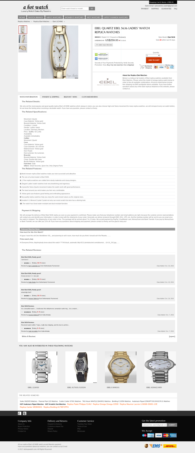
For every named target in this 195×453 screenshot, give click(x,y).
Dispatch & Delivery (55, 424)
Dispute (50, 429)
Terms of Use (82, 426)
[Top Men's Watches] (54, 17)
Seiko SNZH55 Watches (28, 401)
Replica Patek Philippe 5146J (79, 404)
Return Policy (52, 431)
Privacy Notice (23, 429)
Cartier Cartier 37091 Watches (70, 401)
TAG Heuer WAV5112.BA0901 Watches (96, 401)
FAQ (175, 9)
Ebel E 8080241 (113, 387)
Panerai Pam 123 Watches (48, 401)
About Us (21, 424)
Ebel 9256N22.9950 (154, 387)
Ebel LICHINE (58, 21)
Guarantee (166, 9)
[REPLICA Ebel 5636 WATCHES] (23, 39)
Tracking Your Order (84, 424)
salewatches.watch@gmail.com (165, 6)
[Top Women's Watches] (74, 17)
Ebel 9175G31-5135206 (76, 387)
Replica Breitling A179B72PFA (56, 407)
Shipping (155, 9)
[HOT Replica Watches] (93, 17)
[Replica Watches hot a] (36, 13)
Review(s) (122, 37)
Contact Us (22, 431)
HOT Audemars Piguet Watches (32, 404)
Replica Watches (24, 21)
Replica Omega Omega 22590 (105, 404)
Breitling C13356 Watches (121, 401)
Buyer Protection (24, 426)
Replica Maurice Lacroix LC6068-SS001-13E (138, 404)
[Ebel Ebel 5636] (23, 48)
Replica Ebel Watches (41, 21)
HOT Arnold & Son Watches (55, 404)
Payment (145, 9)
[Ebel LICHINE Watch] (23, 30)
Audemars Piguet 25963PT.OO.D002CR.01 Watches (151, 401)
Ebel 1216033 (33, 387)
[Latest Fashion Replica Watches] (116, 17)
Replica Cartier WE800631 (31, 407)
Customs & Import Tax (55, 426)
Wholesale (81, 431)
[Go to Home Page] (22, 17)
